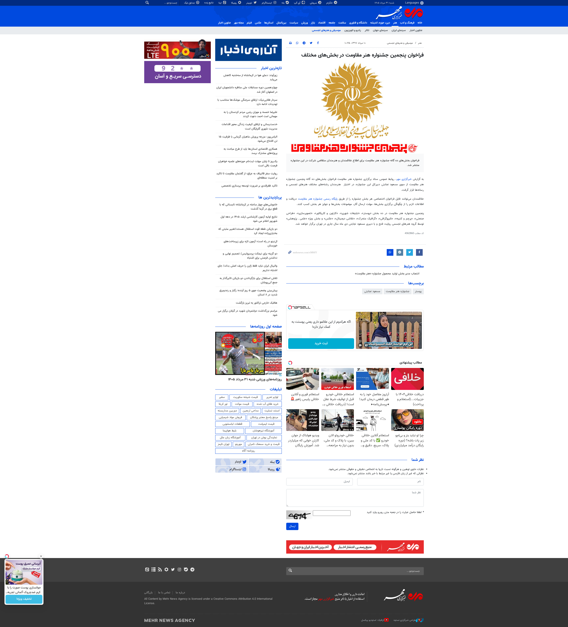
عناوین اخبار (416, 30)
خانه (420, 23)
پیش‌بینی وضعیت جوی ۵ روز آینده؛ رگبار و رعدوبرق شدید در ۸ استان (248, 292)
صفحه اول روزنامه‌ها (266, 327)
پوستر (418, 291)
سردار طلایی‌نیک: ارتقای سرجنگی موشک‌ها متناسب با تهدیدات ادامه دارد (247, 102)
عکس (258, 23)
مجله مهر (239, 23)
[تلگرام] (192, 570)
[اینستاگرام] (179, 570)
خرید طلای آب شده (267, 404)
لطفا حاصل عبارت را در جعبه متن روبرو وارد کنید (395, 512)
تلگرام (329, 3)
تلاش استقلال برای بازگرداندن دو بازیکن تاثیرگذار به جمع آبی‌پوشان (248, 280)
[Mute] (366, 345)
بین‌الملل (281, 23)
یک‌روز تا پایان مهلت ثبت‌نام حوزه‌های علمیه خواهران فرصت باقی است (247, 163)
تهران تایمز (223, 444)
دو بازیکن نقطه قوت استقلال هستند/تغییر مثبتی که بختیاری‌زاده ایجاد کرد (247, 231)
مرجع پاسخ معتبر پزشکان (264, 417)
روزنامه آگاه (248, 451)
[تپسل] (290, 307)
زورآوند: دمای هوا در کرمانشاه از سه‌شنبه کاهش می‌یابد (250, 77)
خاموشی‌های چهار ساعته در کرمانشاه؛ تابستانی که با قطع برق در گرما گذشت (248, 206)
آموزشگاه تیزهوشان (263, 430)
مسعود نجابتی (372, 291)
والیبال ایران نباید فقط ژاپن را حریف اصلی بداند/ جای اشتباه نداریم (247, 268)
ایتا (220, 3)
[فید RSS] (160, 570)
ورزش (304, 23)
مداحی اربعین (251, 411)
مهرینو (238, 444)
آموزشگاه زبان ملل (230, 437)
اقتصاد (321, 23)
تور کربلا (223, 404)
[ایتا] (147, 570)
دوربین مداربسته (227, 411)
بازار (313, 23)
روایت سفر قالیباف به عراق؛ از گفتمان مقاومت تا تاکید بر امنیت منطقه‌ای (246, 175)
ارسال (292, 526)
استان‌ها (268, 23)
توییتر (249, 3)
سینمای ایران (399, 30)
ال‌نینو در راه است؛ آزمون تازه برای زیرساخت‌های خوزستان (250, 243)
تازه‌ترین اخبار (271, 68)
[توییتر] (173, 570)
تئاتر (367, 30)
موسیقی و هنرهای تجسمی (326, 30)
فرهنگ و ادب (407, 23)
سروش (314, 3)
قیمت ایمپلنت (266, 424)
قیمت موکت (242, 404)
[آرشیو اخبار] (153, 570)
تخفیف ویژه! (24, 599)
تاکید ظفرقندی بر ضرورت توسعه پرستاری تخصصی (249, 186)
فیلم (249, 23)
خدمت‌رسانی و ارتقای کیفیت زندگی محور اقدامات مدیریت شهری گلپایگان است (249, 126)
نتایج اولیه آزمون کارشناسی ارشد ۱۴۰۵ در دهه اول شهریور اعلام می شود (249, 219)
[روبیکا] (166, 570)
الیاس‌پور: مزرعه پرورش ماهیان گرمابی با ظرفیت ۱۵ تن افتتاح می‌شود (248, 139)
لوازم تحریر (272, 397)
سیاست (294, 23)
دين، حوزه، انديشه (380, 23)
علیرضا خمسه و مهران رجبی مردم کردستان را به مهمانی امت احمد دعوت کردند (250, 114)
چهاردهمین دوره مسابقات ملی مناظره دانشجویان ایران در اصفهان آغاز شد (246, 89)
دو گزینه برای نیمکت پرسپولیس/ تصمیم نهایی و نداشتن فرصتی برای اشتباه (250, 256)
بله (283, 3)
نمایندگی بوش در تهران (264, 437)
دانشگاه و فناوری (358, 23)
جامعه (332, 23)
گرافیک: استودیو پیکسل (373, 620)
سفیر (222, 397)
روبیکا (234, 3)
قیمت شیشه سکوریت (245, 397)
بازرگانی (148, 592)
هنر (395, 23)
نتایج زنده (209, 3)
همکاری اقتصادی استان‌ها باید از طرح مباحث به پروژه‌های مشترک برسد (250, 151)
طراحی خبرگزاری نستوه (405, 620)
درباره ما (180, 592)
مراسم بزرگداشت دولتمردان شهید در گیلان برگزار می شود (247, 313)
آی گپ (297, 3)
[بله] (186, 570)
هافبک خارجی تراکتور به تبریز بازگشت (256, 303)
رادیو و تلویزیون (352, 30)
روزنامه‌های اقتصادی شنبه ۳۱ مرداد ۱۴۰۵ (253, 379)
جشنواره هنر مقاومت (397, 291)
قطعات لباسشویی (232, 424)
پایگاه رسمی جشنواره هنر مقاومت (317, 199)
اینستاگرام (267, 3)
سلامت (342, 23)
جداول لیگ (189, 3)
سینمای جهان (380, 30)
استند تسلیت (272, 411)
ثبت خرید (321, 343)
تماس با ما (164, 592)
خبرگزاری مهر (404, 179)
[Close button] (41, 556)
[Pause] (360, 345)
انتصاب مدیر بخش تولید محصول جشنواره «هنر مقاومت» (387, 273)
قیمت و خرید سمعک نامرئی (264, 444)
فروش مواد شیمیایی (230, 417)
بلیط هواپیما (230, 430)
